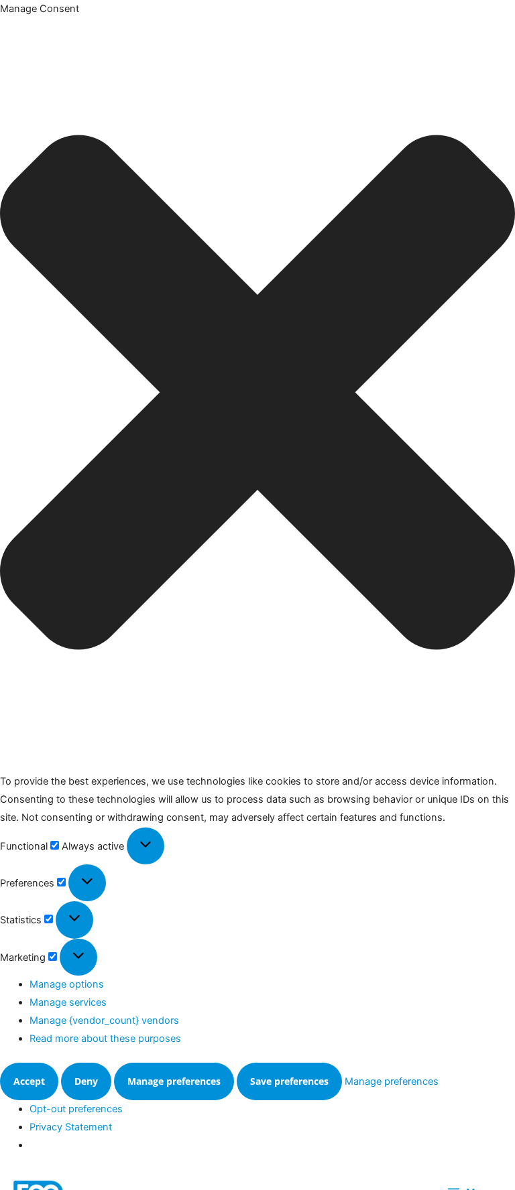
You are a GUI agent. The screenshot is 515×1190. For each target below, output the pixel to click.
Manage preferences (174, 1081)
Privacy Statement (71, 1127)
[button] (257, 395)
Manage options (67, 984)
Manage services (68, 1002)
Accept (29, 1081)
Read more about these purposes (105, 1039)
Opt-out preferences (76, 1109)
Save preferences (289, 1081)
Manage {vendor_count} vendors (104, 1020)
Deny (86, 1081)
